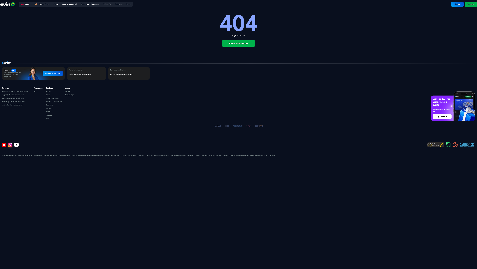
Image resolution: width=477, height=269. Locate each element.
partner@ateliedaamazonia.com (12, 105)
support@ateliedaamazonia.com (13, 95)
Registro (470, 4)
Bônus (48, 91)
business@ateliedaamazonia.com (13, 101)
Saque (48, 111)
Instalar (444, 117)
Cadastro (49, 108)
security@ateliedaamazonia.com (13, 98)
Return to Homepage (238, 43)
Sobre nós (49, 105)
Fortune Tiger (69, 95)
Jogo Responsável (52, 98)
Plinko (48, 118)
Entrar (457, 4)
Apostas (49, 115)
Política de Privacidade (54, 101)
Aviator (35, 91)
